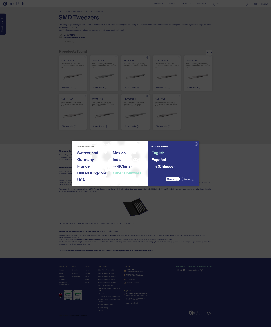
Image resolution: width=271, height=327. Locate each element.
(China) (122, 167)
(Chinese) (163, 167)
